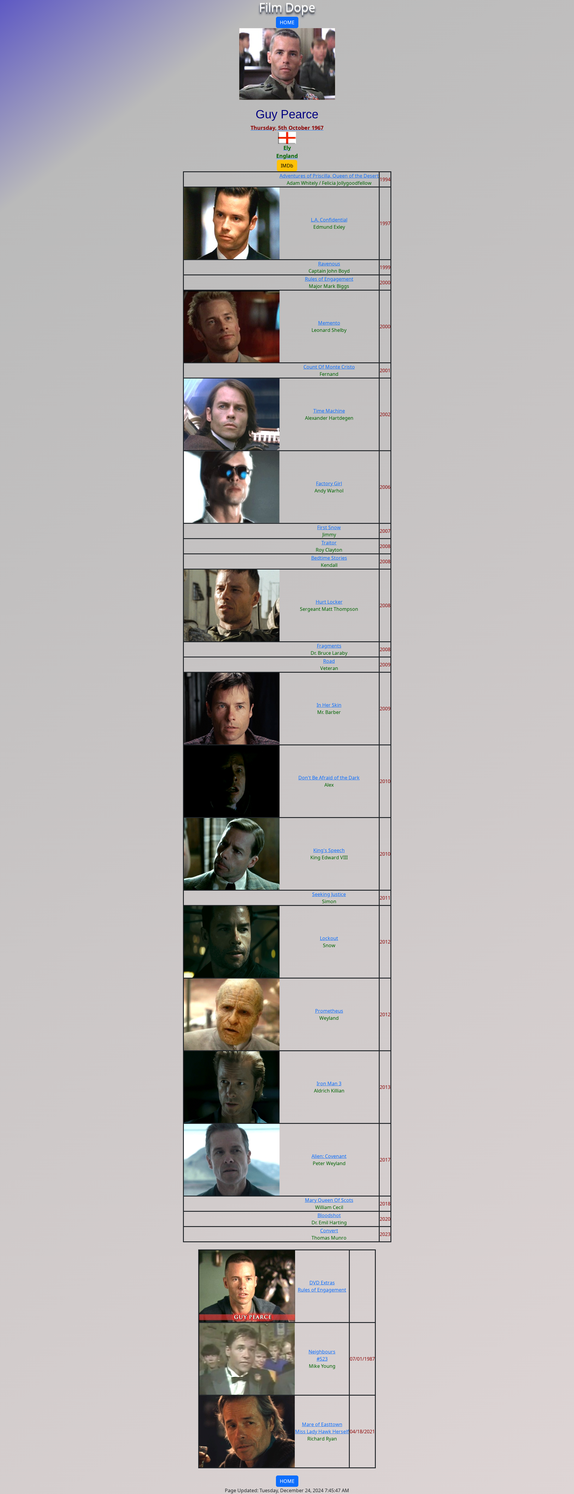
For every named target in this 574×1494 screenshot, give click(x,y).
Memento (329, 323)
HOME (287, 22)
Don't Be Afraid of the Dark (329, 777)
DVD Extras (322, 1282)
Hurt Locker (329, 602)
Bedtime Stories (329, 558)
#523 (322, 1359)
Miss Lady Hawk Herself (322, 1431)
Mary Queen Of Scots (329, 1200)
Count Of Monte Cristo (329, 367)
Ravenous (329, 263)
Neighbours (322, 1351)
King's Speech (329, 850)
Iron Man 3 (329, 1083)
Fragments (329, 646)
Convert (329, 1230)
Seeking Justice (329, 894)
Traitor (329, 542)
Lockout (329, 938)
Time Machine (329, 411)
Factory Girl (329, 483)
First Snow (329, 527)
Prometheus (329, 1011)
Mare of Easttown (322, 1424)
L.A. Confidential (329, 219)
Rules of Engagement (329, 279)
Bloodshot (329, 1215)
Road (329, 661)
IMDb (287, 165)
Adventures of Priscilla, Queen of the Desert (329, 176)
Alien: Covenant (329, 1156)
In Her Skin (329, 705)
